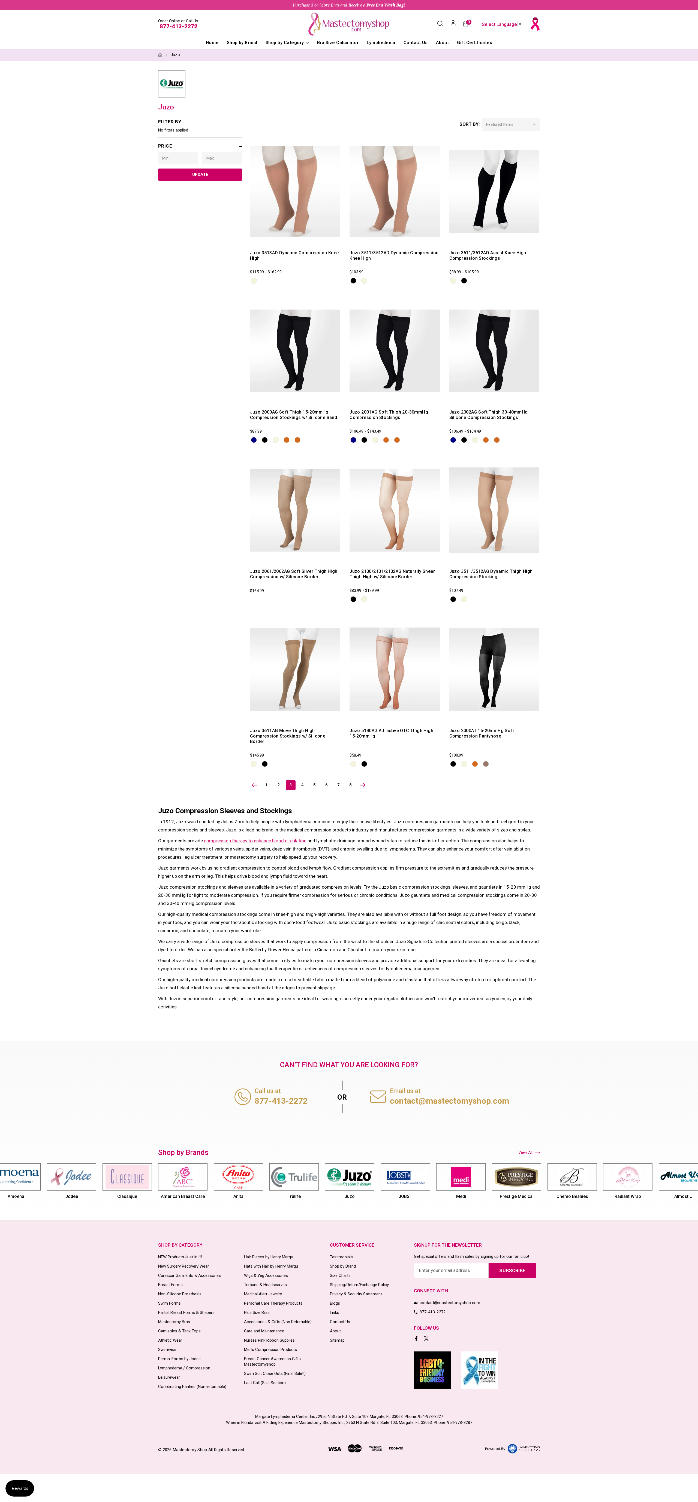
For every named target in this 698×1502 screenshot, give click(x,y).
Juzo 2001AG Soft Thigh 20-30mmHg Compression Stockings (389, 414)
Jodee (71, 1196)
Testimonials (341, 1257)
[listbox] (511, 124)
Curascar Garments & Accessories (189, 1275)
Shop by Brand (242, 42)
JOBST (405, 1196)
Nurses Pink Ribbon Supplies (269, 1340)
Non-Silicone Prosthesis (179, 1294)
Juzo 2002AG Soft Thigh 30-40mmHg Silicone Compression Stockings (488, 414)
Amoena (16, 1196)
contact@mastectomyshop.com (449, 1101)
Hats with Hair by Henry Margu (271, 1266)
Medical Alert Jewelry (263, 1294)
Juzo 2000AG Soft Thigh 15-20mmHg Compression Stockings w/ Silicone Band (293, 414)
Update (200, 174)
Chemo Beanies (572, 1196)
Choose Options (277, 240)
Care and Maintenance (264, 1331)
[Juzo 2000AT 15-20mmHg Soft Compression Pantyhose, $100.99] (494, 669)
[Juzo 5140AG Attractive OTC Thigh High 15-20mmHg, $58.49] (395, 669)
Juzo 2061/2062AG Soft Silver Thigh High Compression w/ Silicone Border (294, 574)
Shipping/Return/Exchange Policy (359, 1284)
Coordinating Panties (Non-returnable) (192, 1386)
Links (334, 1312)
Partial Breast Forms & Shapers (186, 1312)
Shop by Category (285, 42)
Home (212, 42)
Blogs (335, 1303)
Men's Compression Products (270, 1349)
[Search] (440, 24)
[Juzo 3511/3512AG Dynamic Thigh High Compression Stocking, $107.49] (494, 510)
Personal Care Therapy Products (273, 1303)
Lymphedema (381, 42)
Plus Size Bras (257, 1312)
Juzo (350, 1196)
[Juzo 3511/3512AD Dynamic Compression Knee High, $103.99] (395, 192)
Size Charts (340, 1275)
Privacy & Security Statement (356, 1294)
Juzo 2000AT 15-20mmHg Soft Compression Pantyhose (481, 733)
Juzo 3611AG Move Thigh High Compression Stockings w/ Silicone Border (287, 736)
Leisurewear (169, 1377)
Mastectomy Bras (174, 1321)
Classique (127, 1196)
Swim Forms (169, 1303)
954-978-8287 (459, 1422)
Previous (158, 1184)
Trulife (294, 1196)
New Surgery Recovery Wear (183, 1266)
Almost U (683, 1196)
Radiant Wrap (628, 1196)
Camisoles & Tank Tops (179, 1331)
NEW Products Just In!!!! (180, 1257)
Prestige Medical (517, 1196)
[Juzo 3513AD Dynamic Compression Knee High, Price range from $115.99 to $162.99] (295, 192)
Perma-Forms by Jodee (179, 1358)
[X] (427, 1339)
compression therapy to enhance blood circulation (255, 840)
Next (540, 1184)
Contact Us (416, 42)
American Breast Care (183, 1196)
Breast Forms (170, 1284)
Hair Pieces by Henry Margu (268, 1257)
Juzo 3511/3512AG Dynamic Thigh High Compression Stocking (491, 574)
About (442, 42)
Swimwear (167, 1349)
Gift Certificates (474, 42)
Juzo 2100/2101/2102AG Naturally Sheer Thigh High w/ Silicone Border (392, 574)
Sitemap (337, 1340)
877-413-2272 (178, 26)
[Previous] (255, 785)
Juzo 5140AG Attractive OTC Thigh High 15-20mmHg (391, 733)
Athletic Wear (170, 1340)
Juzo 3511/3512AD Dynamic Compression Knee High (394, 255)
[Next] (363, 785)
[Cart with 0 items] (465, 24)
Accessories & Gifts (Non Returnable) (278, 1321)
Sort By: (469, 124)
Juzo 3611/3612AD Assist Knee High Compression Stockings (487, 255)
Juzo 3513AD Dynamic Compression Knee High (294, 255)
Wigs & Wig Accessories (266, 1275)
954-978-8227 (430, 1416)
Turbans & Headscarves (265, 1284)
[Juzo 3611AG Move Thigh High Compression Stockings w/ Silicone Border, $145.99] (295, 669)
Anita (238, 1196)
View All (525, 1152)
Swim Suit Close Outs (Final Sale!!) (275, 1373)
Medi (461, 1196)
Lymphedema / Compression (184, 1368)
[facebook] (417, 1339)
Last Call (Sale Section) (265, 1382)
